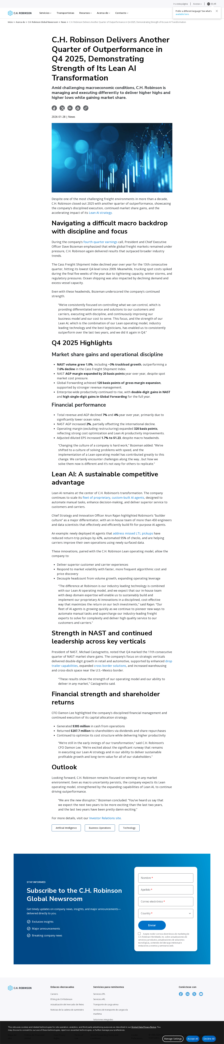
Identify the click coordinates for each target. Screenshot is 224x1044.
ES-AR (213, 3)
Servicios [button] (44, 12)
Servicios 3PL (99, 994)
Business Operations (100, 827)
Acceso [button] (196, 3)
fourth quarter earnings (100, 242)
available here (182, 14)
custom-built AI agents (128, 498)
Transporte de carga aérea (105, 1004)
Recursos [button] (84, 12)
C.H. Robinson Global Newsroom (43, 22)
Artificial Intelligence (66, 827)
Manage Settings (173, 1038)
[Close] (216, 11)
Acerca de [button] (103, 12)
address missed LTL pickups (133, 533)
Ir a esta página (180, 3)
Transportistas (65, 12)
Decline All (209, 1038)
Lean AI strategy (100, 213)
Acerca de (20, 22)
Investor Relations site (105, 818)
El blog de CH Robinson (61, 999)
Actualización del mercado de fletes (67, 1004)
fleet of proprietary (96, 498)
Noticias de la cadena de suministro (67, 1009)
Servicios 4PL (99, 999)
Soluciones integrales (103, 1019)
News (63, 22)
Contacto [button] (121, 12)
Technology (129, 827)
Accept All (193, 1038)
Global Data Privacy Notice (143, 1027)
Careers (54, 994)
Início (10, 22)
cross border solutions (110, 666)
